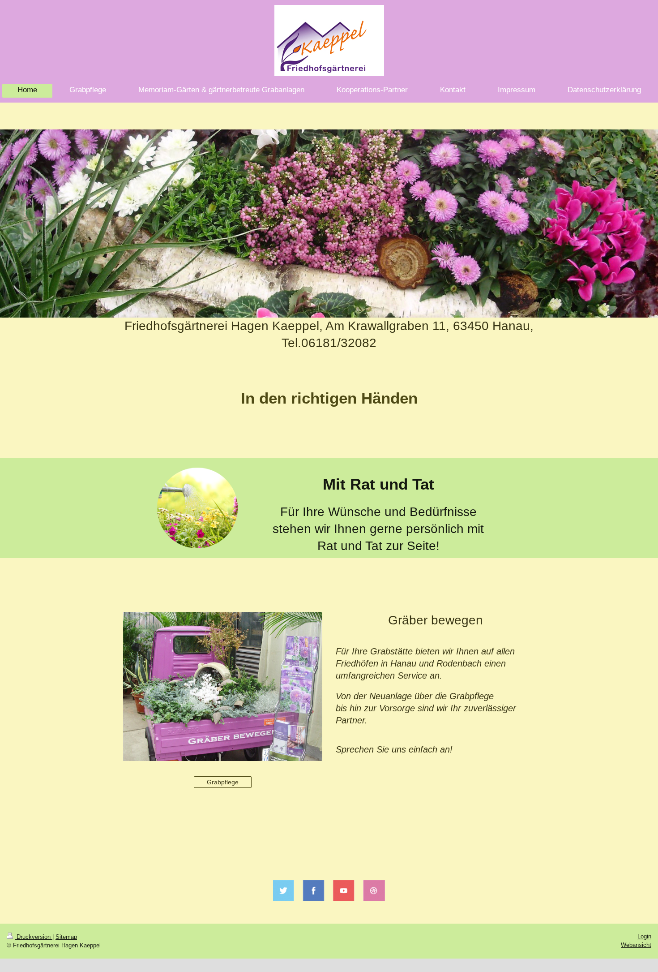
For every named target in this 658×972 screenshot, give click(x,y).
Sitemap (66, 936)
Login (644, 936)
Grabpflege (223, 782)
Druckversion (33, 936)
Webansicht (636, 945)
